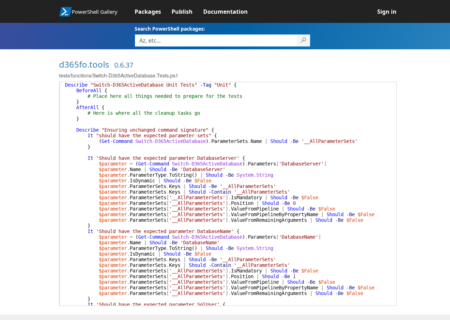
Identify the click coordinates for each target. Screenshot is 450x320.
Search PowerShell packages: (170, 28)
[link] (153, 11)
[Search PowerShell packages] (303, 40)
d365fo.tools (84, 64)
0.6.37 (123, 65)
